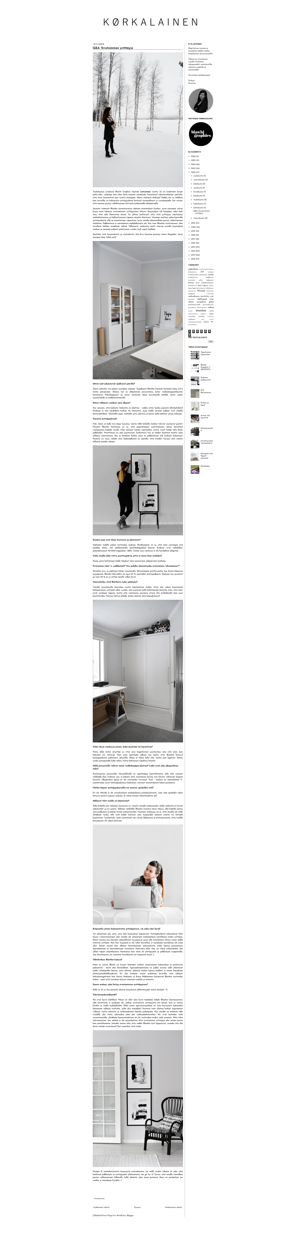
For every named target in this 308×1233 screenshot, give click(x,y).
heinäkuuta (198, 192)
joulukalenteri (193, 277)
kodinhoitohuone (207, 283)
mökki (211, 296)
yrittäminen (192, 324)
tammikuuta (199, 218)
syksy (212, 311)
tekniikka (201, 316)
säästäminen (193, 314)
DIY (202, 272)
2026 (193, 156)
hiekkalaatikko (193, 275)
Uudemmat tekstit (101, 1207)
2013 (193, 255)
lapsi (194, 288)
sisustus (201, 310)
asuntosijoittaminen (206, 269)
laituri (211, 285)
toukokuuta (198, 200)
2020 (193, 227)
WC (212, 322)
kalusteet (210, 280)
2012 (193, 259)
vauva (206, 322)
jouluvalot (191, 280)
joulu (211, 275)
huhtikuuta (198, 204)
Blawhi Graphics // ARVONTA (205, 367)
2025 (193, 160)
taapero (203, 314)
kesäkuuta (198, 196)
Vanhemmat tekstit (173, 1207)
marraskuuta (199, 180)
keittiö (191, 283)
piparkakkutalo (208, 304)
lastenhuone (200, 288)
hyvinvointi (203, 275)
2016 (193, 243)
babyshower (192, 272)
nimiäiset (191, 299)
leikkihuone (210, 288)
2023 (193, 168)
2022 (193, 172)
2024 (193, 164)
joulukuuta (198, 176)
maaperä (191, 294)
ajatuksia (193, 269)
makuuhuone (193, 296)
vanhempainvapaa (195, 322)
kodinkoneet (192, 285)
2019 (193, 231)
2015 (193, 247)
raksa (211, 307)
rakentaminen (202, 307)
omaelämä (201, 302)
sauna (190, 311)
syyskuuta (198, 188)
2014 (193, 251)
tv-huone (210, 316)
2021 (193, 223)
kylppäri (205, 286)
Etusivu (137, 1207)
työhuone (191, 319)
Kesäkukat (205, 466)
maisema (210, 294)
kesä (197, 283)
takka (211, 314)
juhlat (201, 280)
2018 (193, 235)
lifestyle (201, 291)
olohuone (202, 299)
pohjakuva (192, 307)
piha (211, 302)
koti (199, 286)
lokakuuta (198, 184)
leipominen (192, 291)
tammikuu (191, 316)
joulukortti (210, 277)
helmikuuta (198, 208)
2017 (193, 239)
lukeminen (210, 291)
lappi (190, 288)
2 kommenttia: (99, 1199)
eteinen (211, 272)
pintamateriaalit (194, 305)
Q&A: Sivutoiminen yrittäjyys (113, 48)
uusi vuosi (207, 319)
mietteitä (204, 296)
